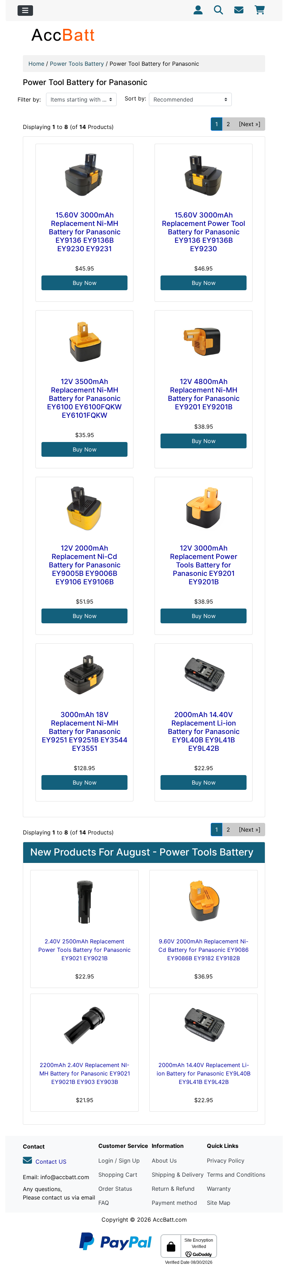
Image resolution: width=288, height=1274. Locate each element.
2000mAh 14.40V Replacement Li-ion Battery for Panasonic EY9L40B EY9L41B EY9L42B (204, 731)
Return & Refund (173, 1188)
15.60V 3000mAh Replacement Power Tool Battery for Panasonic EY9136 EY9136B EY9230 (203, 232)
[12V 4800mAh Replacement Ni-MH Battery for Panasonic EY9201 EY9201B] (204, 342)
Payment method (174, 1202)
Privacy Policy (225, 1160)
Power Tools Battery (77, 63)
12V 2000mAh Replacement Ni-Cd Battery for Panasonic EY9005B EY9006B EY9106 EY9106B (84, 565)
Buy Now (85, 282)
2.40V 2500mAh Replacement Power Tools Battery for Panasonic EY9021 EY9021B (84, 950)
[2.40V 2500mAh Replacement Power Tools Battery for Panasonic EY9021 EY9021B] (84, 902)
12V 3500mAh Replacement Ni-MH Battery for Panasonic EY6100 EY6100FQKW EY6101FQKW (84, 398)
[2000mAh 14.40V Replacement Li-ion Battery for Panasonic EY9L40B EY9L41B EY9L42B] (204, 675)
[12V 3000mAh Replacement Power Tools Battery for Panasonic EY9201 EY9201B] (204, 509)
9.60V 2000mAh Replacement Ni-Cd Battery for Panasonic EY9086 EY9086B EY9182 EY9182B (203, 950)
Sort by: (135, 98)
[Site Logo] (63, 34)
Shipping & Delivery (178, 1174)
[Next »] (250, 124)
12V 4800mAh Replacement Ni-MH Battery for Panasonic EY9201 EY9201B (204, 394)
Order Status (115, 1188)
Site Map (218, 1202)
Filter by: (29, 99)
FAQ (103, 1202)
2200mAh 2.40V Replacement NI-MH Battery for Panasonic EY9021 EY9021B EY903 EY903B (84, 1073)
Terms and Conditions (236, 1174)
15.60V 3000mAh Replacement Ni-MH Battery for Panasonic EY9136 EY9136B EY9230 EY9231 (84, 232)
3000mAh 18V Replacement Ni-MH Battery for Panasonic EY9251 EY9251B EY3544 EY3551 (84, 731)
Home (36, 63)
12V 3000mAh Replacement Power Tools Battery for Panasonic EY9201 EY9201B (203, 565)
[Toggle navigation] (25, 10)
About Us (164, 1160)
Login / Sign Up (119, 1160)
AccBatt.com (170, 1219)
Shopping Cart (117, 1174)
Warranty (219, 1188)
